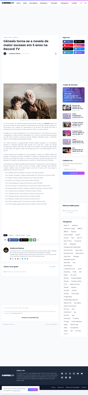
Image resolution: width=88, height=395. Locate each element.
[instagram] (13, 259)
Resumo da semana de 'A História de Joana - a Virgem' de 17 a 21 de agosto (78, 107)
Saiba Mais (16, 390)
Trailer (65, 327)
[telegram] (22, 259)
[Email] (34, 239)
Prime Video (75, 293)
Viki (72, 331)
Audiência (15, 37)
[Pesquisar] (84, 3)
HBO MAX (67, 262)
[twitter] (15, 259)
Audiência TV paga (20, 235)
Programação (68, 296)
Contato (74, 3)
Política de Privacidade (72, 387)
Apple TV (66, 225)
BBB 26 (80, 228)
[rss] (70, 377)
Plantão (66, 287)
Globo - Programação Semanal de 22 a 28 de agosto (77, 115)
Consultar (54, 3)
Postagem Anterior (8, 324)
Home (19, 3)
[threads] (27, 259)
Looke (79, 269)
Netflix (66, 275)
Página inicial (7, 37)
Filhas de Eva (79, 253)
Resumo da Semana (70, 306)
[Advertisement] (44, 20)
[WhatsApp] (30, 239)
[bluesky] (25, 259)
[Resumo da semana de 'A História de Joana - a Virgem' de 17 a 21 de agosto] (67, 108)
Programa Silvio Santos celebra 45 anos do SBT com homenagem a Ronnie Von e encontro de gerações (78, 132)
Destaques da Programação (72, 247)
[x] (66, 373)
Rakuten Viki (67, 303)
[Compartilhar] (55, 53)
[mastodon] (62, 377)
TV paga (66, 321)
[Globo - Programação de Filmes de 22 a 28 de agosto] (67, 142)
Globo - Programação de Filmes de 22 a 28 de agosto (78, 141)
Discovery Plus (68, 250)
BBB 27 (66, 231)
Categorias (64, 3)
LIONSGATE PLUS (69, 269)
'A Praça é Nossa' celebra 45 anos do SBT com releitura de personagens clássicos (77, 124)
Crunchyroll (77, 241)
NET (80, 272)
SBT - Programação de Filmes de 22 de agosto (77, 149)
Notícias (28, 235)
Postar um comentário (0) (30, 317)
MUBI (74, 272)
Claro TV (79, 238)
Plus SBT (66, 290)
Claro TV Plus (68, 241)
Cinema (66, 238)
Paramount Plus (75, 284)
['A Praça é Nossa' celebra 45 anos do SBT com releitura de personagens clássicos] (67, 125)
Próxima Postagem (51, 324)
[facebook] (10, 259)
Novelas (66, 281)
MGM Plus (67, 272)
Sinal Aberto (33, 3)
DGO (65, 244)
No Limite (73, 275)
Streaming (67, 318)
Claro (72, 238)
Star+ (73, 315)
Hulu (74, 262)
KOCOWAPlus (68, 265)
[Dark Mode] (81, 3)
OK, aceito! (33, 389)
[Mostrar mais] (38, 239)
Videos (66, 331)
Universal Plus (74, 327)
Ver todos (52, 266)
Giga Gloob (67, 256)
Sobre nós (60, 387)
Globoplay (76, 256)
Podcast (66, 293)
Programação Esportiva (71, 300)
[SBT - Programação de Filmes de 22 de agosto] (67, 150)
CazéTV (78, 235)
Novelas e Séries (76, 281)
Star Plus (66, 315)
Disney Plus (78, 250)
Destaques (43, 3)
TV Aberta (76, 318)
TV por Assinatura (76, 321)
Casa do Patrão (68, 235)
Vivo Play (78, 331)
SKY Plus (66, 309)
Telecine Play (74, 324)
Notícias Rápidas (76, 278)
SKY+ (73, 309)
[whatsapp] (20, 259)
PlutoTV (74, 290)
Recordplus (77, 303)
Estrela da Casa (68, 253)
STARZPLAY (67, 312)
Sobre (25, 3)
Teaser (66, 324)
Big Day (73, 231)
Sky (75, 312)
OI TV (65, 284)
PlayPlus (73, 287)
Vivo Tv (66, 334)
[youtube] (17, 259)
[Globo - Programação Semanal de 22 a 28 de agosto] (67, 116)
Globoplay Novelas (69, 259)
